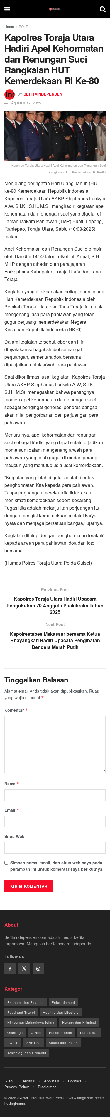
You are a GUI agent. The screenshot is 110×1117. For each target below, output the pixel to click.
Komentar (16, 710)
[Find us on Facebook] (10, 968)
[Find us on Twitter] (24, 968)
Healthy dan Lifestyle (61, 1012)
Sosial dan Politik (63, 1042)
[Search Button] (103, 9)
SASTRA (33, 1042)
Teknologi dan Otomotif (26, 1052)
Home (9, 26)
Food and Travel (21, 1012)
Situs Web (14, 836)
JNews (22, 1097)
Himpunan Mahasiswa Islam (30, 1022)
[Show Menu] (7, 9)
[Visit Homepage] (55, 9)
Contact (74, 1081)
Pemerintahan (60, 1032)
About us (51, 1081)
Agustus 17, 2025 (26, 103)
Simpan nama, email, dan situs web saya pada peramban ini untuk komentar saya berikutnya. (57, 866)
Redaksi (28, 1081)
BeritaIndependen (42, 94)
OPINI (36, 1032)
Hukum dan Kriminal (79, 1022)
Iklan (8, 1081)
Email (11, 810)
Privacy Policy (16, 1087)
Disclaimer (47, 1087)
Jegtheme (17, 1103)
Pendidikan (89, 1032)
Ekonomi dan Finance (25, 1002)
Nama (12, 784)
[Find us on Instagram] (38, 968)
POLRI (24, 26)
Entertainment (63, 1002)
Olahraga (15, 1032)
